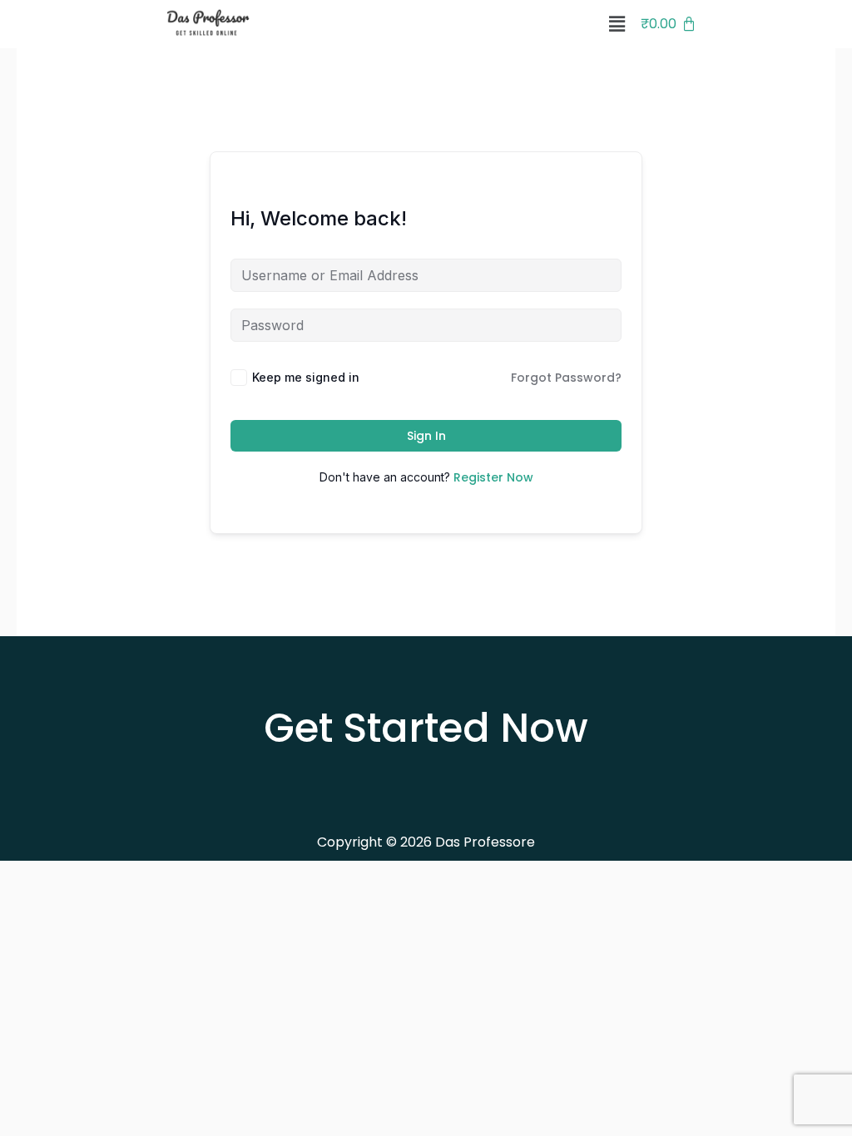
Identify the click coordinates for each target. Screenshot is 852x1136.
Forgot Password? (566, 377)
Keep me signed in (305, 377)
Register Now (493, 477)
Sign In (426, 435)
